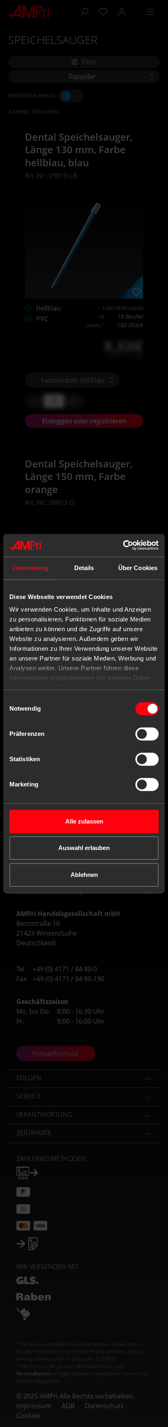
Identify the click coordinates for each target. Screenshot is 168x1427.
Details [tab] (84, 567)
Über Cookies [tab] (137, 567)
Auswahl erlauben (84, 847)
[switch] (147, 733)
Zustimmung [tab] (30, 567)
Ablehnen (84, 874)
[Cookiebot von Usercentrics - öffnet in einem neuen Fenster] (123, 545)
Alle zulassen (84, 821)
